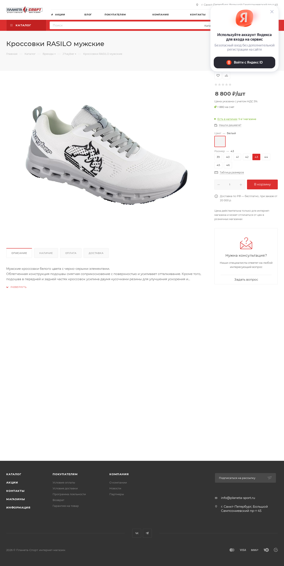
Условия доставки (65, 488)
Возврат (58, 500)
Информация (18, 507)
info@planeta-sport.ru (238, 498)
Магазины (15, 499)
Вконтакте (136, 533)
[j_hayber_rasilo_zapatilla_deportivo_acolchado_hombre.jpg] (106, 155)
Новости (115, 488)
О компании (118, 482)
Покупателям (65, 474)
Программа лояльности (69, 494)
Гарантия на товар (66, 505)
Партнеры (116, 494)
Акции (12, 482)
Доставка (96, 253)
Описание (19, 253)
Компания (119, 474)
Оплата (71, 253)
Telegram (147, 533)
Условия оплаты (64, 482)
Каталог (13, 474)
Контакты (15, 490)
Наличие (46, 253)
